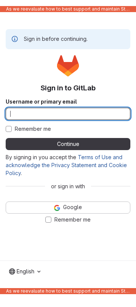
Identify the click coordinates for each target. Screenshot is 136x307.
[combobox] (25, 271)
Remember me (33, 129)
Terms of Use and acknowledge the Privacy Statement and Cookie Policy (66, 165)
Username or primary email (41, 102)
